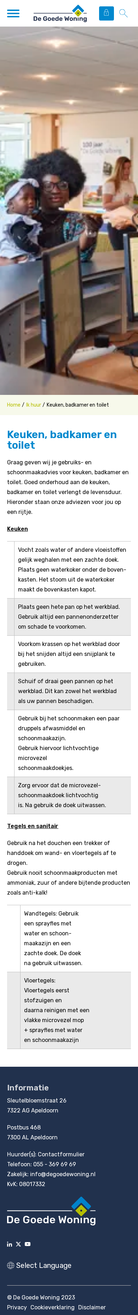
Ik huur (33, 405)
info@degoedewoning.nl (63, 1174)
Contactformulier (61, 1154)
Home (14, 405)
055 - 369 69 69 (54, 1164)
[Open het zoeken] (123, 13)
